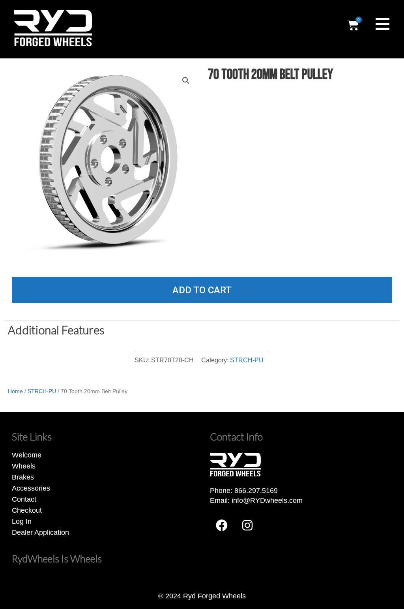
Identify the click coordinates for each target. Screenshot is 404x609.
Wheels (24, 466)
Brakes (23, 477)
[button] (186, 80)
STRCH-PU (247, 360)
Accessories (31, 488)
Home (15, 391)
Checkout (27, 510)
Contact (24, 499)
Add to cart (202, 290)
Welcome (26, 455)
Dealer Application (40, 532)
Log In (22, 521)
